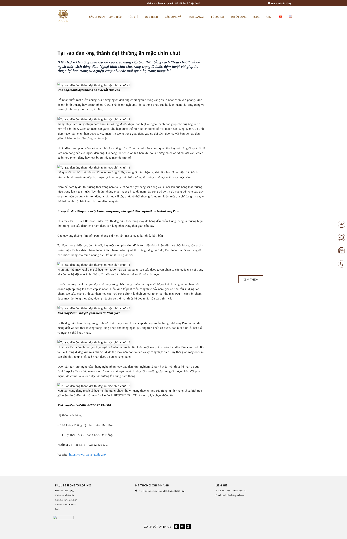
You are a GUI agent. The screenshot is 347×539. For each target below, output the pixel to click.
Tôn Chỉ (133, 16)
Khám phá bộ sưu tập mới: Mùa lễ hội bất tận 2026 (173, 3)
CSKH (269, 16)
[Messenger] (342, 224)
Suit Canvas (196, 16)
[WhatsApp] (342, 237)
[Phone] (342, 264)
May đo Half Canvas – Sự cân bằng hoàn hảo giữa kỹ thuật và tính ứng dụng (264, 236)
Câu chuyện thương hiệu (105, 16)
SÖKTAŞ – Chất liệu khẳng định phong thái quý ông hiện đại (262, 91)
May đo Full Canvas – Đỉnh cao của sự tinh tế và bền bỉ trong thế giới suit (264, 264)
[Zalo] (342, 250)
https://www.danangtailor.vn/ (87, 454)
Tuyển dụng (239, 16)
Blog (256, 16)
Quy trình (151, 16)
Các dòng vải (173, 16)
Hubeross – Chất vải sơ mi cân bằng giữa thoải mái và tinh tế (264, 136)
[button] (250, 279)
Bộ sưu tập (217, 16)
